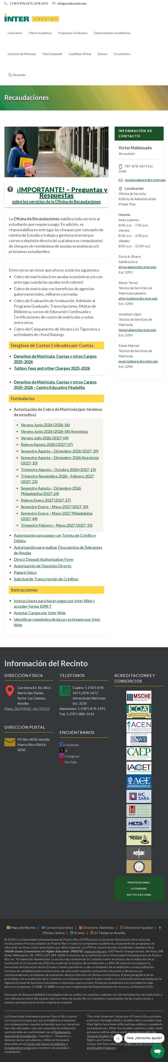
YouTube (70, 762)
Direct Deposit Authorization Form (43, 559)
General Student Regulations (107, 1036)
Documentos (122, 54)
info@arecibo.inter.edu (72, 3)
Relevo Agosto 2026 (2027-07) (47, 444)
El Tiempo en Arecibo (110, 933)
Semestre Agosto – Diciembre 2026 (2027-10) (59, 451)
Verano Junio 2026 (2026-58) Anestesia (54, 431)
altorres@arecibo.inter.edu (138, 298)
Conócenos (15, 33)
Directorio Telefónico (98, 927)
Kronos (79, 933)
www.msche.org (95, 951)
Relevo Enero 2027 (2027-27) (46, 500)
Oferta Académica (40, 33)
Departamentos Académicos (112, 33)
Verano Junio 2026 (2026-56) (45, 424)
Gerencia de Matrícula (22, 54)
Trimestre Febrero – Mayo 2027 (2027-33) (57, 525)
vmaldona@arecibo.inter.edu (145, 180)
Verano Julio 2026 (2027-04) (45, 437)
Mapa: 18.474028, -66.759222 (27, 709)
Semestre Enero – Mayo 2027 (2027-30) (54, 506)
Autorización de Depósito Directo (42, 565)
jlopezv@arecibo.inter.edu (137, 330)
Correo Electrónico (59, 927)
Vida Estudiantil (52, 54)
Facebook (71, 745)
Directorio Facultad (138, 927)
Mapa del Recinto (23, 927)
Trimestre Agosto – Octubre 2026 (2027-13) (58, 469)
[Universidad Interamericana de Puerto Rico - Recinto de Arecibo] (31, 18)
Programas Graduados (73, 33)
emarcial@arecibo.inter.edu (138, 361)
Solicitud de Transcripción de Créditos (46, 579)
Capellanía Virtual (80, 54)
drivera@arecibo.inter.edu (137, 267)
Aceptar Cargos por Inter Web (40, 612)
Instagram (71, 756)
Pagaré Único (25, 572)
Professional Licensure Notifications (139, 888)
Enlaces (102, 54)
